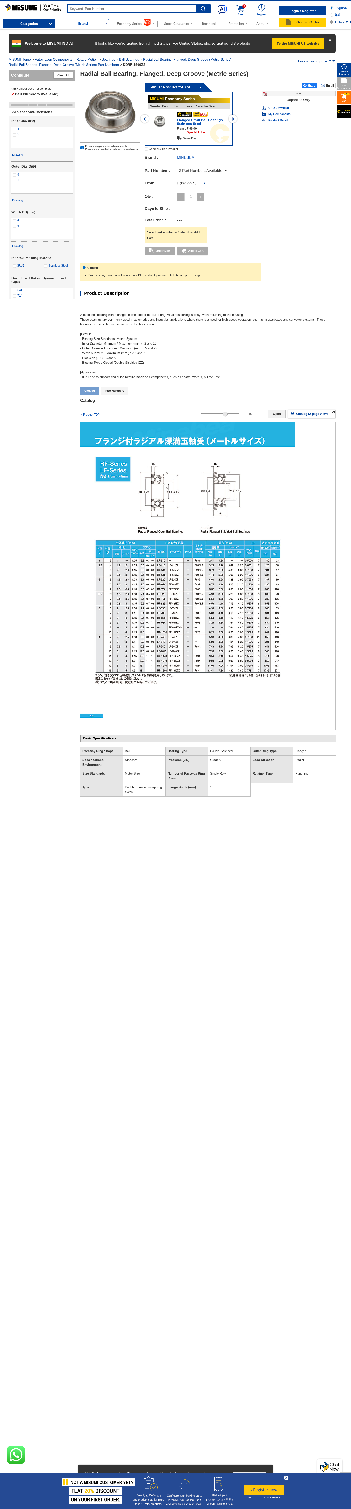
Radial (299, 760)
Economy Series (129, 24)
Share (311, 85)
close (286, 1478)
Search (203, 9)
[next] (233, 119)
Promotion (236, 24)
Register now (264, 1490)
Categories (29, 24)
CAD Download (278, 108)
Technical (209, 24)
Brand (83, 24)
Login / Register (302, 11)
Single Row (218, 773)
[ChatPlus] (329, 1468)
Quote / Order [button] (307, 22)
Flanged (300, 751)
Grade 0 (215, 760)
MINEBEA (185, 157)
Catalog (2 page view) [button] (312, 414)
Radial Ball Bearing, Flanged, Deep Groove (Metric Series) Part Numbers (64, 64)
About (260, 24)
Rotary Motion (87, 59)
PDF (298, 93)
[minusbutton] (181, 197)
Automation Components (53, 59)
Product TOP (91, 414)
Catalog (89, 390)
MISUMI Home (20, 59)
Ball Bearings (129, 59)
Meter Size (132, 773)
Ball (127, 751)
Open (277, 414)
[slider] (225, 414)
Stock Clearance (176, 24)
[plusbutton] (200, 197)
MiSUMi (9, 6)
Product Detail (278, 120)
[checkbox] (42, 129)
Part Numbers (114, 390)
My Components (279, 114)
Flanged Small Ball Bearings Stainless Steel (200, 122)
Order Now (163, 251)
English (341, 8)
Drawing (17, 154)
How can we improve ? (314, 61)
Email (330, 85)
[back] (145, 119)
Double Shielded (221, 751)
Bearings (108, 59)
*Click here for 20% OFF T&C (264, 1498)
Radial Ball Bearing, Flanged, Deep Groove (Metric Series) (187, 59)
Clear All (63, 75)
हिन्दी (337, 15)
